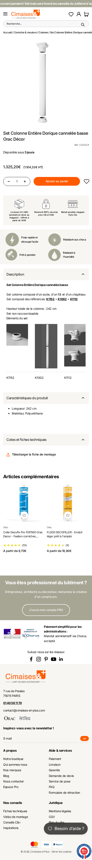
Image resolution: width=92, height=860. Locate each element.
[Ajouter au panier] (24, 515)
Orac (5, 527)
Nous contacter (13, 781)
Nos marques (12, 770)
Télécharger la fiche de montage (34, 454)
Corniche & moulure (25, 32)
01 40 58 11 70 (12, 703)
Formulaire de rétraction (64, 792)
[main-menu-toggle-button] (5, 14)
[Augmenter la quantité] (24, 181)
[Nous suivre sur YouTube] (53, 659)
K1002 (39, 377)
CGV (52, 817)
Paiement (55, 759)
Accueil (7, 32)
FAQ (52, 787)
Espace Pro (10, 787)
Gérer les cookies (61, 851)
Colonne (43, 32)
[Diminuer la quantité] (8, 181)
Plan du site (56, 822)
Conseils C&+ (12, 822)
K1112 (67, 377)
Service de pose (59, 781)
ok (86, 739)
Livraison (55, 764)
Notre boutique (13, 759)
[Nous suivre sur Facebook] (31, 659)
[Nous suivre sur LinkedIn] (61, 659)
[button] (86, 181)
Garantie (54, 770)
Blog (6, 776)
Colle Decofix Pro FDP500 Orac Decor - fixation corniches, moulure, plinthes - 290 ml (23, 536)
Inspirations (10, 828)
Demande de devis (61, 776)
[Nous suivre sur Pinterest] (46, 659)
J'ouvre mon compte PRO (46, 610)
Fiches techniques (15, 811)
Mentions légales (60, 811)
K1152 (10, 377)
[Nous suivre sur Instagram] (39, 659)
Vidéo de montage (15, 817)
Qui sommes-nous (15, 764)
